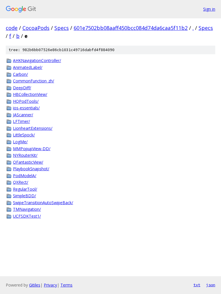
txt (196, 284)
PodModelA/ (24, 175)
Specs (61, 27)
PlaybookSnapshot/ (31, 168)
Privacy (50, 285)
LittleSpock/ (24, 135)
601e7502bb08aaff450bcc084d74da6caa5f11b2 (131, 27)
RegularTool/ (25, 189)
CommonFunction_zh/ (33, 81)
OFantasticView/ (28, 162)
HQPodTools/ (26, 101)
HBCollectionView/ (30, 94)
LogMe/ (20, 141)
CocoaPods (35, 27)
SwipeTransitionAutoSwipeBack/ (43, 202)
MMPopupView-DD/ (31, 148)
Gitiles (34, 285)
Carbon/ (20, 74)
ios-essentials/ (26, 108)
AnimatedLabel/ (27, 67)
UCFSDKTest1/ (27, 216)
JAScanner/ (23, 114)
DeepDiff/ (22, 87)
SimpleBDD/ (24, 195)
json (210, 284)
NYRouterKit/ (25, 155)
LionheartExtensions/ (32, 128)
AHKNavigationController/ (37, 60)
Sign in (209, 9)
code (12, 27)
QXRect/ (20, 182)
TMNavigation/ (27, 209)
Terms (66, 285)
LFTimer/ (21, 121)
